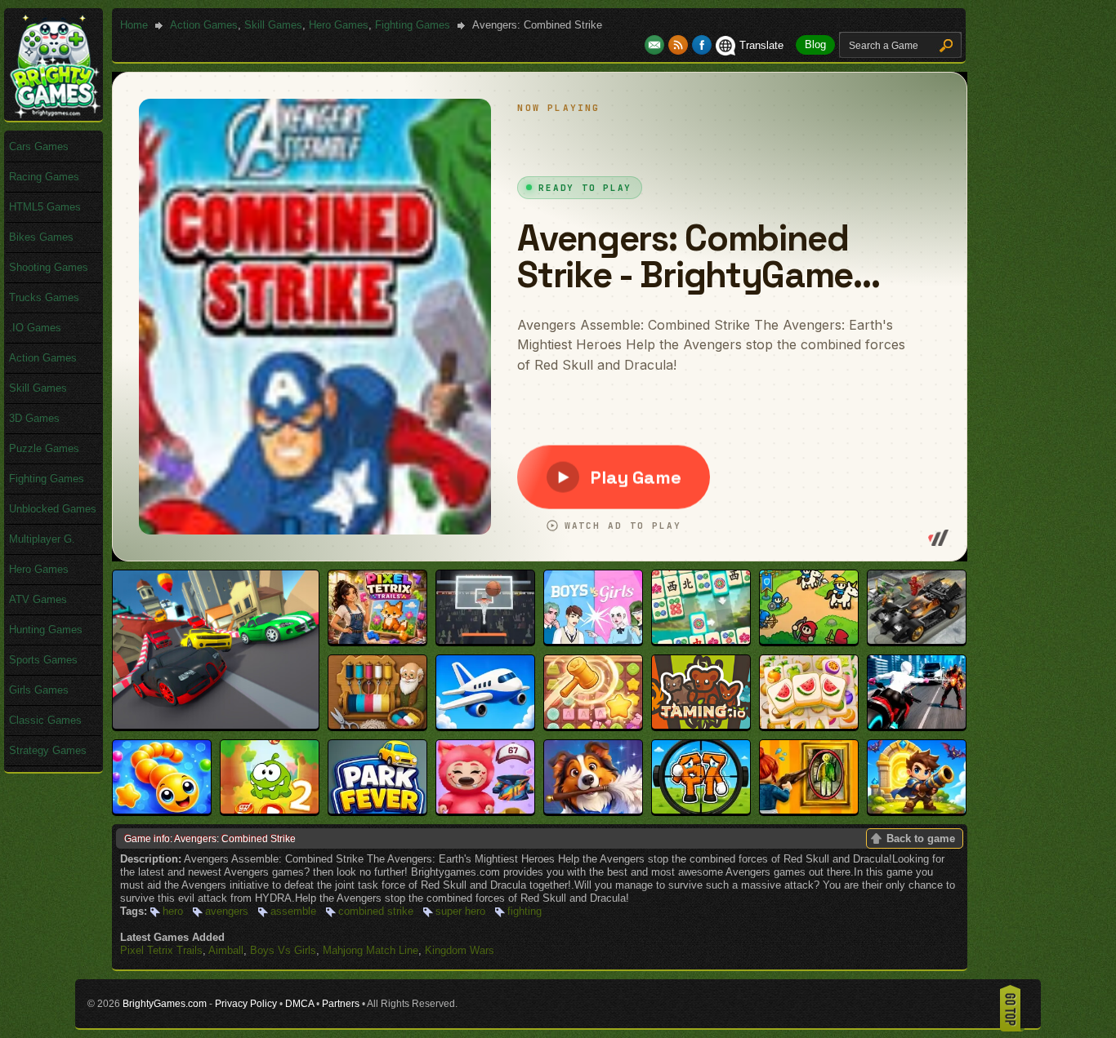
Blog (815, 44)
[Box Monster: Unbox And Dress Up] (485, 810)
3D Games (34, 418)
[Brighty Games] (53, 115)
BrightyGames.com (165, 1003)
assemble (293, 911)
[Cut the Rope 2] (270, 810)
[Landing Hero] (485, 725)
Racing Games (44, 177)
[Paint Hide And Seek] (809, 810)
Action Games (204, 25)
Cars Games (39, 146)
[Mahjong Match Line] (701, 640)
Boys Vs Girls (283, 950)
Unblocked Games (52, 509)
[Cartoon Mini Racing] (216, 725)
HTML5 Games (45, 207)
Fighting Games (412, 25)
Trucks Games (44, 297)
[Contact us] (656, 45)
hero (173, 911)
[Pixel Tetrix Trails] (377, 640)
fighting (524, 911)
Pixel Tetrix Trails (161, 950)
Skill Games (273, 25)
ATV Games (38, 599)
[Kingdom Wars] (809, 640)
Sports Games (43, 660)
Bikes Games (41, 237)
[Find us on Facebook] (702, 45)
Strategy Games (48, 750)
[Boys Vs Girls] (593, 640)
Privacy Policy (246, 1003)
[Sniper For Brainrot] (701, 810)
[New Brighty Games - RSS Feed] (680, 45)
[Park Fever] (377, 810)
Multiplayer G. (42, 539)
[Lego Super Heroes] (917, 640)
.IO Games (35, 328)
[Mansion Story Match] (593, 810)
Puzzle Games (44, 448)
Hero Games (338, 25)
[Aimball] (485, 640)
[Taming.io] (701, 725)
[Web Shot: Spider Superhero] (917, 725)
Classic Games (45, 720)
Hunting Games (46, 629)
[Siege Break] (917, 810)
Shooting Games (48, 267)
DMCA (299, 1003)
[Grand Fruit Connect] (809, 725)
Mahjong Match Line (370, 950)
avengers (226, 911)
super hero (460, 911)
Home (134, 25)
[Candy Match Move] (593, 725)
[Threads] (377, 725)
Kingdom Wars (459, 950)
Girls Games (39, 690)
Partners (340, 1003)
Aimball (225, 950)
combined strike (375, 911)
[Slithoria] (162, 810)
